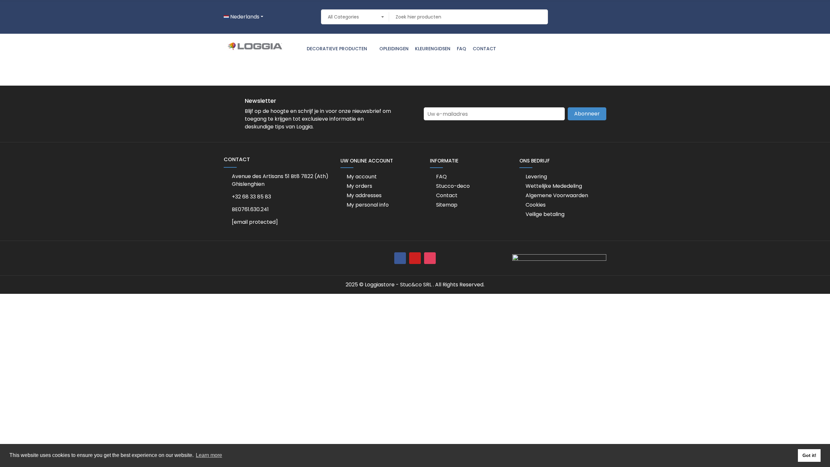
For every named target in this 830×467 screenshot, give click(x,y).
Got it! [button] (809, 455)
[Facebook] (400, 258)
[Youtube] (415, 258)
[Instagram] (430, 258)
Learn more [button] (209, 455)
